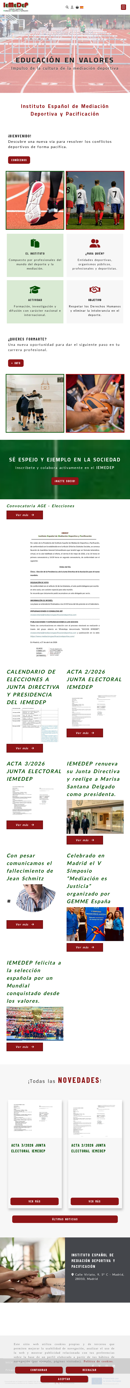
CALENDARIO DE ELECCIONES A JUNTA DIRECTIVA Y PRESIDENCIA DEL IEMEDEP (33, 686)
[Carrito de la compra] (77, 7)
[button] (72, 7)
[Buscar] (67, 7)
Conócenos (19, 160)
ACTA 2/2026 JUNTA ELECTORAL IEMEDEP (94, 679)
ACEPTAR (64, 1379)
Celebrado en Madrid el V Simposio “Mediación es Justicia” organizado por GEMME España (89, 878)
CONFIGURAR (38, 1370)
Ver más (35, 1201)
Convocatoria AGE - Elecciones (40, 505)
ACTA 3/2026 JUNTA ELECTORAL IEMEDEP (34, 771)
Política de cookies (98, 1361)
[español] (81, 7)
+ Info (16, 363)
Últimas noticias (65, 1219)
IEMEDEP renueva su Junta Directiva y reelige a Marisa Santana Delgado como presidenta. (93, 778)
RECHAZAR (90, 1370)
